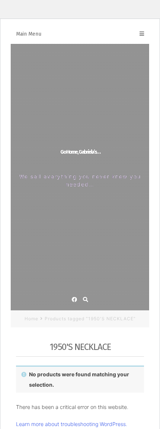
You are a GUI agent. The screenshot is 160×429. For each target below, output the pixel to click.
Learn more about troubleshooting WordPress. (71, 424)
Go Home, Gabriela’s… (80, 152)
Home (31, 318)
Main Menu (28, 34)
